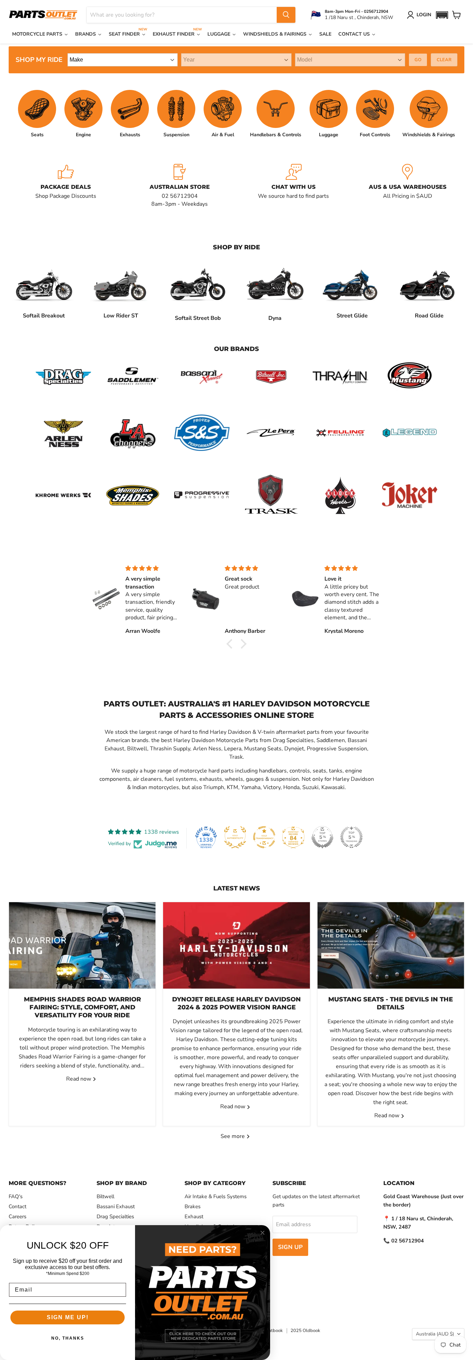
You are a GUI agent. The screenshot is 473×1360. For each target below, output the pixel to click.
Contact (17, 1206)
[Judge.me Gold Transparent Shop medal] (264, 837)
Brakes (192, 1206)
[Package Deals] (66, 186)
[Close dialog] (262, 1233)
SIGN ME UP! (68, 1317)
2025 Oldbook (305, 1330)
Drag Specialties (115, 1216)
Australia (435, 1334)
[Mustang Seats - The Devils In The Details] (391, 945)
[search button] (286, 15)
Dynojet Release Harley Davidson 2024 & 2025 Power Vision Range (236, 1003)
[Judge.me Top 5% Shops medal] (322, 837)
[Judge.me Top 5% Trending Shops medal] (351, 837)
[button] (442, 15)
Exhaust (194, 1216)
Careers (17, 1216)
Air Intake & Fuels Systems (216, 1196)
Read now (79, 1079)
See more (233, 1136)
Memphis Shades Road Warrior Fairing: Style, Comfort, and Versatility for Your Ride (82, 1007)
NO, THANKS (67, 1338)
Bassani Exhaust (116, 1206)
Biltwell (105, 1196)
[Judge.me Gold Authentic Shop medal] (235, 837)
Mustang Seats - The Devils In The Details (390, 1003)
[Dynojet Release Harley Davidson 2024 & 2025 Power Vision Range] (236, 945)
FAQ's (16, 1196)
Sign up (290, 1247)
